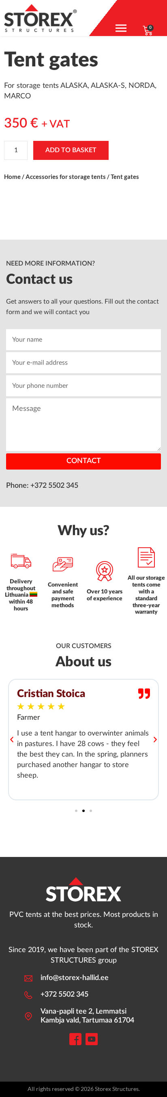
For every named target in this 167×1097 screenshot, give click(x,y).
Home (12, 176)
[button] (11, 739)
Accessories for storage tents (66, 176)
